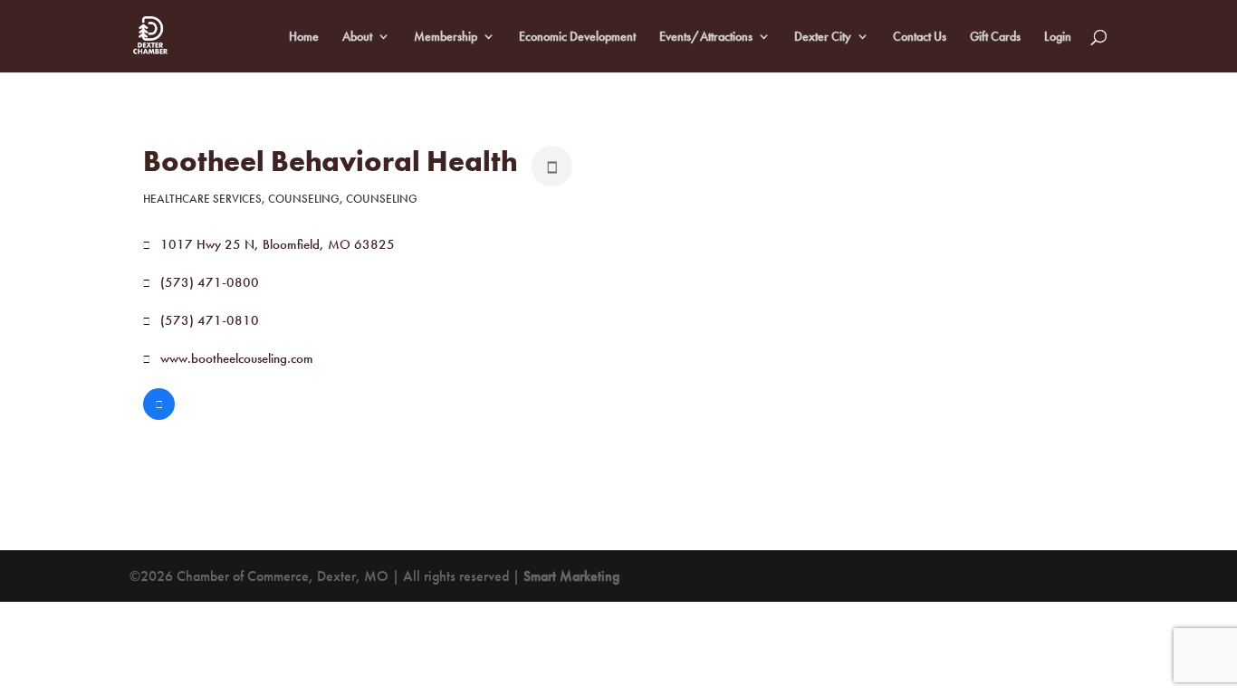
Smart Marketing (571, 576)
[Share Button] (552, 166)
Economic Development (577, 37)
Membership (445, 37)
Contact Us (919, 37)
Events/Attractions (706, 37)
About (357, 37)
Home (304, 37)
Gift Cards (995, 37)
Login (1057, 37)
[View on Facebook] (159, 415)
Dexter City (822, 37)
